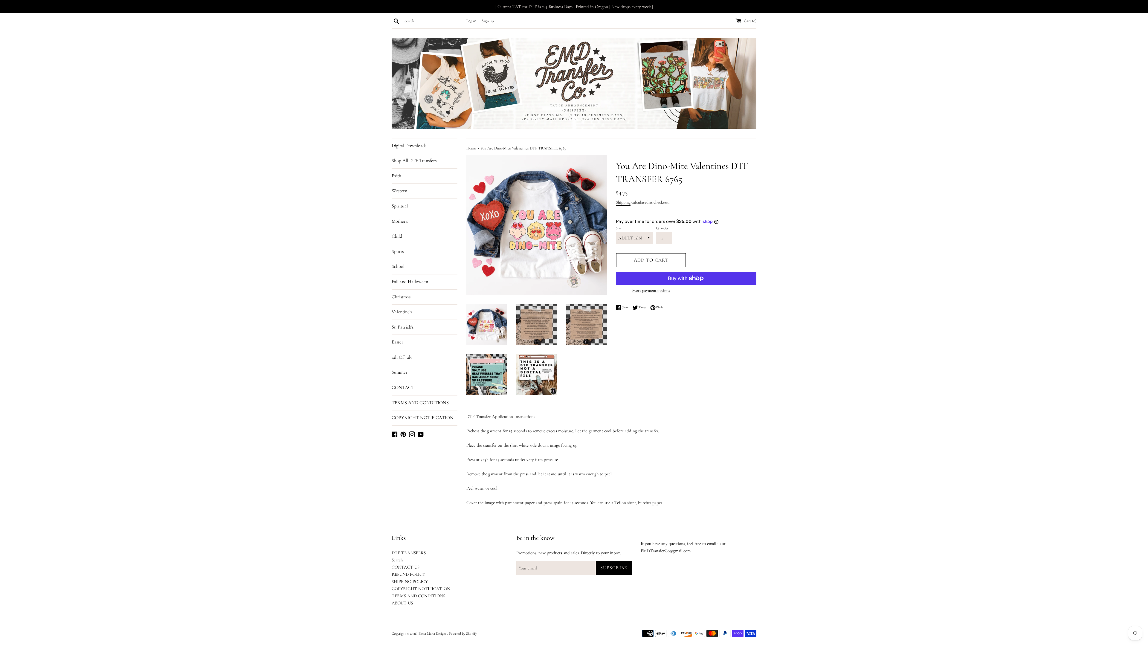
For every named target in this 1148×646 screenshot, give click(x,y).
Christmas (401, 297)
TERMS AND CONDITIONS (420, 403)
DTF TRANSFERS (409, 552)
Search (397, 560)
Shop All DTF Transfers (414, 161)
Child (397, 236)
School (398, 266)
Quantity (662, 228)
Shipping (623, 202)
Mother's (400, 221)
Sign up (488, 21)
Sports (398, 251)
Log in (471, 21)
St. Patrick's (402, 327)
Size (619, 228)
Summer (399, 372)
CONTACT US (405, 567)
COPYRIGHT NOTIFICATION (423, 418)
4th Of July (402, 357)
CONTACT (403, 387)
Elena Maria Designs (433, 633)
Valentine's (402, 312)
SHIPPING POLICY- (410, 581)
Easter (397, 342)
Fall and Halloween (410, 282)
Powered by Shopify (463, 633)
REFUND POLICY (408, 574)
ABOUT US (402, 603)
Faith (396, 176)
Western (399, 191)
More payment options (651, 290)
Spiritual (400, 206)
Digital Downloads (409, 146)
